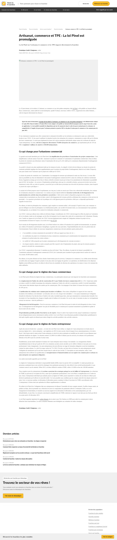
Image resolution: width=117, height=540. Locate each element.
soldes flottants (44, 399)
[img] (17, 10)
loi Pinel (75, 108)
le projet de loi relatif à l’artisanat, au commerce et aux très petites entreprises (60, 121)
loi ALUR (54, 220)
